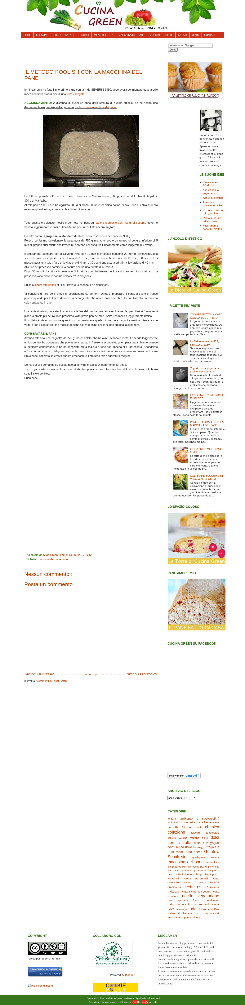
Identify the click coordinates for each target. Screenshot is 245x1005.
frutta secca (193, 852)
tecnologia (181, 909)
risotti (170, 900)
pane (65, 559)
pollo (178, 874)
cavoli (197, 827)
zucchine (173, 917)
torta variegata (75, 94)
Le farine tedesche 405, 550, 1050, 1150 (204, 343)
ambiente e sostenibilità (199, 818)
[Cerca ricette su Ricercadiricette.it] (41, 985)
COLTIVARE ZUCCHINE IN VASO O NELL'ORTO (206, 477)
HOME (27, 35)
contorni (171, 838)
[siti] (45, 976)
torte (192, 908)
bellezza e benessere (204, 822)
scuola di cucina (188, 904)
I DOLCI (84, 35)
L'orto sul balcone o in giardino (213, 211)
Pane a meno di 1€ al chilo (212, 184)
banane (183, 822)
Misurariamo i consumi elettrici (212, 227)
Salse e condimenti (206, 900)
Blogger (129, 974)
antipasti (172, 822)
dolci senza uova (179, 847)
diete (205, 837)
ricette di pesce (194, 882)
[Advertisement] (93, 52)
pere (209, 870)
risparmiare (183, 900)
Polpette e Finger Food (196, 874)
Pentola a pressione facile (212, 204)
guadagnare (198, 857)
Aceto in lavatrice (213, 197)
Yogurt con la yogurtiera (211, 191)
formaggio (199, 847)
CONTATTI (210, 35)
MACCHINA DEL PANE (131, 35)
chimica (212, 827)
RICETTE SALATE (64, 35)
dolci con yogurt (206, 843)
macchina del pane (50, 559)
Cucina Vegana (189, 837)
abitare (171, 818)
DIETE (169, 35)
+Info (145, 1002)
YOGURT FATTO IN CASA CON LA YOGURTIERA (206, 316)
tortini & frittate (179, 913)
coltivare (195, 832)
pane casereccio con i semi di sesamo (121, 222)
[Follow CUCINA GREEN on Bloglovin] (184, 777)
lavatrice (214, 857)
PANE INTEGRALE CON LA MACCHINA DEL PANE (206, 423)
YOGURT (155, 35)
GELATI (182, 35)
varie (205, 913)
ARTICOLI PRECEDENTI (142, 674)
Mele (184, 867)
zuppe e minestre (191, 917)
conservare (212, 832)
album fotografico (45, 284)
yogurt (214, 913)
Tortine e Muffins (208, 909)
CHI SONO (42, 35)
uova (197, 913)
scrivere (172, 904)
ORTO (195, 35)
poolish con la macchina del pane (95, 107)
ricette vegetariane (200, 895)
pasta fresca (174, 870)
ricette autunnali (195, 878)
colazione (176, 832)
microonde (193, 866)
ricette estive (195, 886)
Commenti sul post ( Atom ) (52, 680)
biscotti (172, 827)
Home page (90, 674)
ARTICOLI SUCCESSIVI (39, 674)
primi (215, 874)
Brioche (186, 827)
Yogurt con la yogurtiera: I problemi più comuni (205, 370)
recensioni (173, 878)
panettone (213, 866)
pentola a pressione (194, 870)
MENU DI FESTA (103, 35)
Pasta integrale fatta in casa (212, 219)
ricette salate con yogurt (196, 891)
